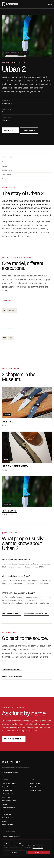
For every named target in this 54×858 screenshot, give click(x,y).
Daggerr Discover (7, 787)
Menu (50, 4)
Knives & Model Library (9, 783)
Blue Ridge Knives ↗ (36, 790)
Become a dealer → (36, 783)
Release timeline (7, 170)
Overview (5, 162)
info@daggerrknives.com (10, 772)
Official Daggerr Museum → (11, 670)
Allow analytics (39, 852)
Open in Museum (29, 130)
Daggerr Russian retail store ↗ (13, 676)
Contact (4, 821)
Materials (4, 166)
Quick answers (6, 174)
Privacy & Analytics (7, 824)
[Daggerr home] (23, 4)
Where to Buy (6, 797)
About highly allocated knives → (36, 613)
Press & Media (6, 814)
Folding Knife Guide (8, 794)
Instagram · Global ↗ (11, 836)
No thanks (15, 852)
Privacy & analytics (38, 847)
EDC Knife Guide (7, 790)
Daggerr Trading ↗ (35, 787)
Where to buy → (10, 130)
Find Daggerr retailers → (11, 613)
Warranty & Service (8, 818)
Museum (4, 804)
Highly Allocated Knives (9, 800)
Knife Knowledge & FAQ (9, 807)
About (3, 811)
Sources (4, 179)
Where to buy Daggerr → (13, 739)
